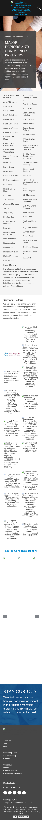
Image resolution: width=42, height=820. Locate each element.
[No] (39, 812)
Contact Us (7, 765)
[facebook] (5, 792)
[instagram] (14, 792)
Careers (6, 758)
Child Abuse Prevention (12, 773)
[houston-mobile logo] (21, 2)
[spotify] (24, 792)
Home (7, 37)
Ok (15, 816)
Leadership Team (10, 753)
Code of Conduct (10, 770)
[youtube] (19, 792)
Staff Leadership (9, 756)
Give (13, 37)
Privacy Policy (23, 816)
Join (5, 744)
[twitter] (10, 792)
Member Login (9, 783)
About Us (7, 741)
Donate (6, 768)
